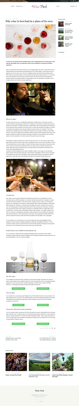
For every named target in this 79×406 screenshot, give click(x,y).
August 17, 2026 (68, 21)
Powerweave (41, 396)
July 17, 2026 (68, 35)
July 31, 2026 (68, 28)
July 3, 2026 (68, 41)
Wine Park (15, 18)
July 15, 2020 (9, 18)
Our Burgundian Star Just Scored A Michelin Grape (69, 31)
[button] (18, 288)
